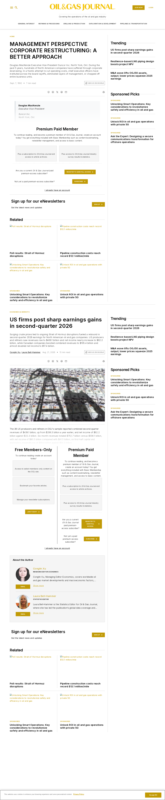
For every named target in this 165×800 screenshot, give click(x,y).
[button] (11, 7)
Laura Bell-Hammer (31, 352)
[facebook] (48, 92)
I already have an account (57, 190)
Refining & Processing (49, 24)
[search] (16, 7)
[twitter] (57, 92)
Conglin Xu (15, 352)
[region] (82, 795)
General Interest (26, 24)
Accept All (153, 795)
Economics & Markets (19, 312)
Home (12, 36)
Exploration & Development (102, 24)
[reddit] (61, 92)
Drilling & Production (74, 24)
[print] (103, 92)
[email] (66, 92)
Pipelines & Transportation (133, 24)
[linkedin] (53, 92)
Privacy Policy (78, 794)
